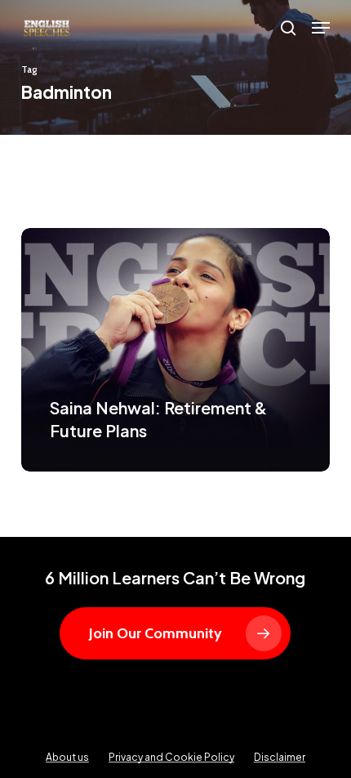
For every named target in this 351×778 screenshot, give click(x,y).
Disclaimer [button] (279, 757)
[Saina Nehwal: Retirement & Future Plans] (175, 350)
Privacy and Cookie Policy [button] (171, 757)
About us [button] (67, 757)
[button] (321, 28)
